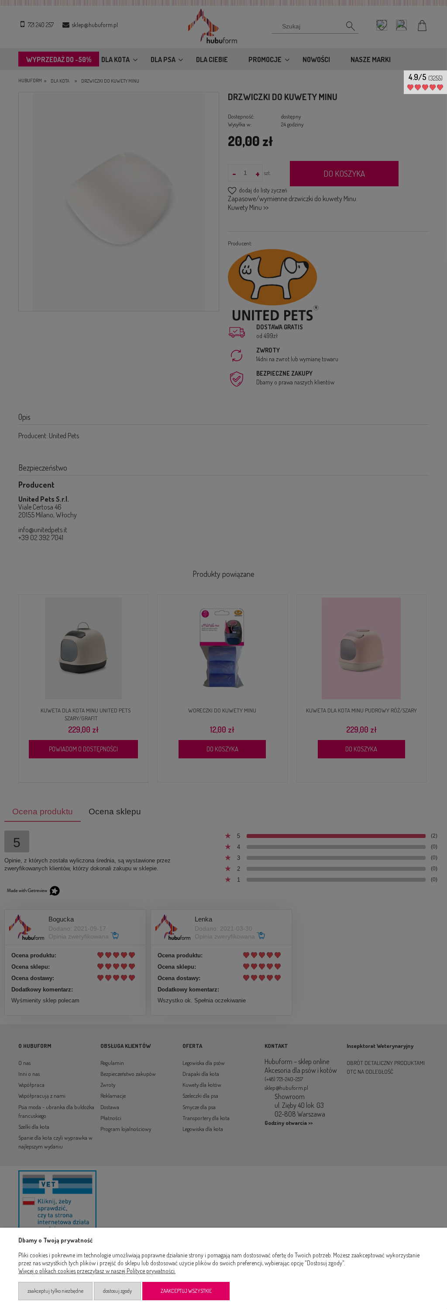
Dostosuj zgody (117, 1291)
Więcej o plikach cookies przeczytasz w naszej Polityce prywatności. (96, 1270)
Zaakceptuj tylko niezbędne (55, 1291)
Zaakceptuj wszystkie (186, 1291)
